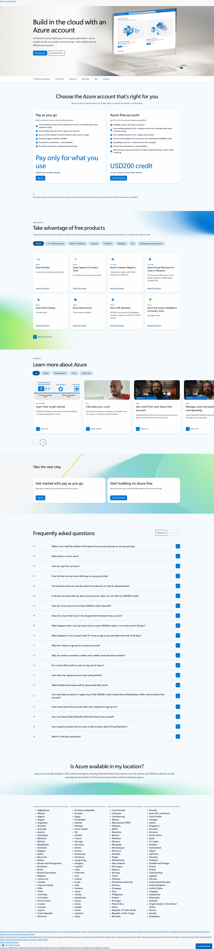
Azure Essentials (74, 931)
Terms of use (54, 947)
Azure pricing (105, 931)
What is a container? (30, 939)
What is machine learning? (184, 937)
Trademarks (63, 947)
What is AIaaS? (5, 939)
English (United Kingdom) (9, 942)
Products (96, 931)
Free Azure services (117, 931)
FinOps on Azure (149, 931)
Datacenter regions (49, 931)
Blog (66, 937)
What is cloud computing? (150, 937)
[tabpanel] (106, 290)
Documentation (58, 937)
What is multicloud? (168, 937)
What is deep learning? (203, 937)
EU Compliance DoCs (86, 947)
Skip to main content (8, 1)
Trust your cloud (62, 931)
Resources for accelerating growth (191, 931)
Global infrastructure (35, 931)
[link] (41, 80)
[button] (142, 429)
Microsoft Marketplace (34, 937)
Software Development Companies (12, 937)
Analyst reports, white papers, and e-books (120, 937)
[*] (34, 194)
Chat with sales (205, 946)
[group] (57, 406)
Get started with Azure (19, 931)
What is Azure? (5, 931)
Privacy (34, 947)
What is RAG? (43, 939)
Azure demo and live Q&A (25, 934)
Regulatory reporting (101, 947)
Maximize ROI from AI (163, 931)
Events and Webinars (97, 937)
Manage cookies (43, 947)
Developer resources (75, 937)
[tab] (38, 243)
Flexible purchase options (133, 931)
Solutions (175, 931)
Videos (138, 937)
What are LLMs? (17, 939)
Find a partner (47, 937)
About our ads (73, 947)
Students (86, 937)
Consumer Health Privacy (9, 947)
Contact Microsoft (25, 947)
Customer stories (87, 931)
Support (12, 934)
